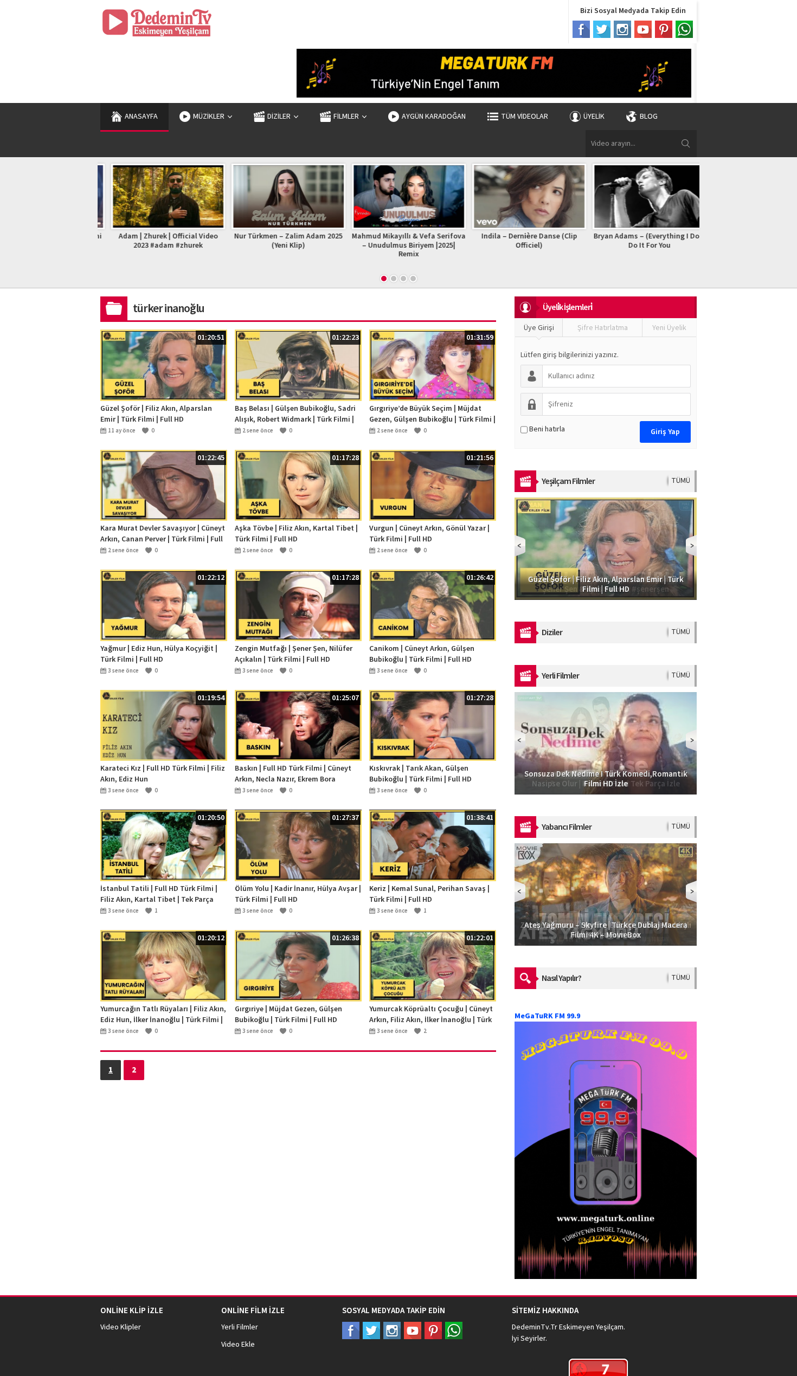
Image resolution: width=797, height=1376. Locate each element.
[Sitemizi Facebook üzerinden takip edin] (350, 1330)
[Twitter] (601, 29)
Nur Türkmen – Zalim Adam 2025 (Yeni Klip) (278, 241)
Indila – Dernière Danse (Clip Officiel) (519, 241)
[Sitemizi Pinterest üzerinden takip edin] (433, 1330)
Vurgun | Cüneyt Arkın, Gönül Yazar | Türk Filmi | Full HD (429, 534)
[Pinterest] (663, 29)
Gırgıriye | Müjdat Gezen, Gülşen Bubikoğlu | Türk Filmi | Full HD (288, 1014)
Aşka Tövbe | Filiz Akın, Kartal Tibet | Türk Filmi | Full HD (296, 534)
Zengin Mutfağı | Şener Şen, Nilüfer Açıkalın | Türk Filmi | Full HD (293, 654)
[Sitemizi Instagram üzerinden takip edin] (392, 1330)
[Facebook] (581, 29)
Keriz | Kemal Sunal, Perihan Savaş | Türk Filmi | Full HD (429, 894)
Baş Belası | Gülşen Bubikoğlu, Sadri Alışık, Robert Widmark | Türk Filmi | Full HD (295, 414)
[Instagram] (622, 29)
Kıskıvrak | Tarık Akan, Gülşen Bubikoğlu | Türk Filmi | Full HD (420, 774)
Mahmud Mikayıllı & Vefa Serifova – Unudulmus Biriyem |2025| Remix (398, 245)
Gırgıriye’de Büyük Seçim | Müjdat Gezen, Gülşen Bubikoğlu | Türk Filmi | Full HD (432, 414)
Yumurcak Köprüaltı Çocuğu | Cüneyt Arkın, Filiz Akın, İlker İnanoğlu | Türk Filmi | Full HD (431, 1014)
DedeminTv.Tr (534, 1327)
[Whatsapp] (684, 29)
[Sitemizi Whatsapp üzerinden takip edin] (453, 1330)
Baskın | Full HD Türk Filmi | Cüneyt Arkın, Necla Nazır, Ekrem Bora (293, 774)
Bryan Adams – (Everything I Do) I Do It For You (639, 241)
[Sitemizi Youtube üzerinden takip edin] (412, 1330)
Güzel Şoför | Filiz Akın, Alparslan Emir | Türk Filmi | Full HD (156, 414)
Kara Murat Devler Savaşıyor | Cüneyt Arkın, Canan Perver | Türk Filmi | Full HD (162, 534)
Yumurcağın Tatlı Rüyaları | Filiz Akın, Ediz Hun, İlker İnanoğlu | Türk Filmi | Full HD (163, 1014)
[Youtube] (643, 29)
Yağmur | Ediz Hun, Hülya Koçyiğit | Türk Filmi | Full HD (158, 654)
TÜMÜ (680, 480)
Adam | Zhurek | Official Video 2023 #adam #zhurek (158, 241)
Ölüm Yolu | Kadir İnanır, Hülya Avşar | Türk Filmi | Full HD (298, 894)
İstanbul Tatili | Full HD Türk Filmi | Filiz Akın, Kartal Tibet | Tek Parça (158, 894)
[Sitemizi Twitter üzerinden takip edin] (371, 1330)
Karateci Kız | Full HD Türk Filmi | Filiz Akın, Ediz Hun (162, 774)
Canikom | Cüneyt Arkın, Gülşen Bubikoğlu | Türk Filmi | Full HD (421, 654)
